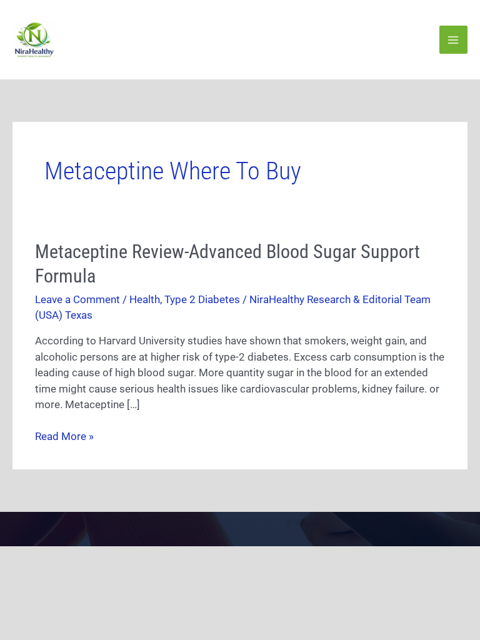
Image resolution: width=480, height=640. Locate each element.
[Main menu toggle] (453, 40)
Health (144, 299)
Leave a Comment (77, 299)
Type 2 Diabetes (202, 299)
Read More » (64, 435)
